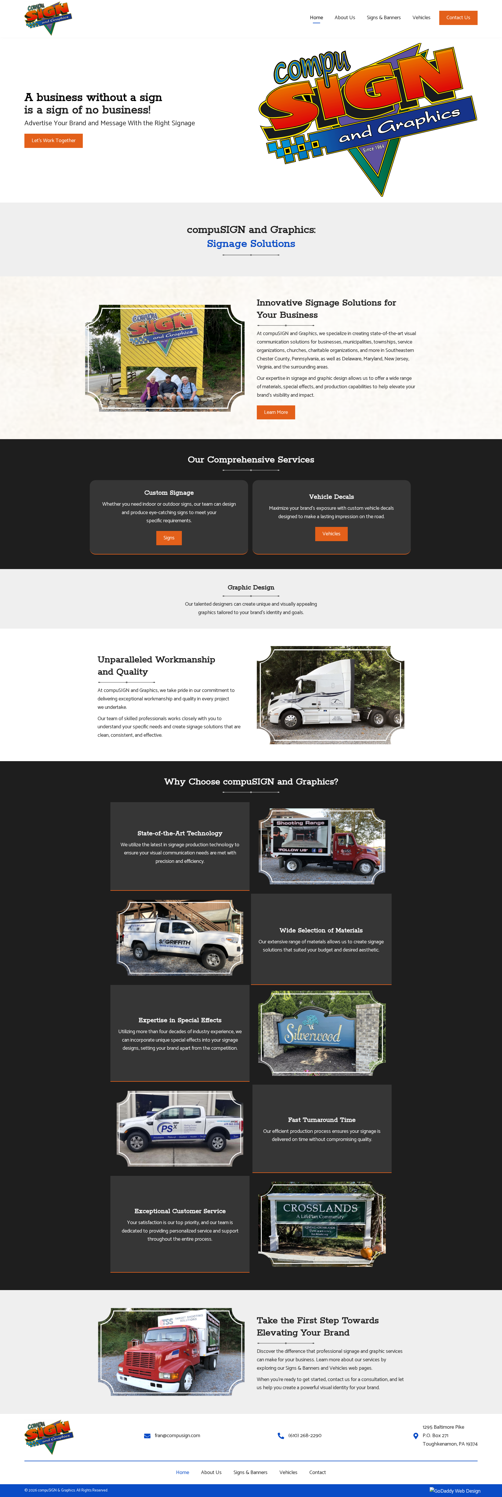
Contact (317, 1472)
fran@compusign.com (177, 1435)
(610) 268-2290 (305, 1435)
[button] (458, 18)
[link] (316, 18)
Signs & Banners (251, 1472)
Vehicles (288, 1472)
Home (182, 1472)
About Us (211, 1472)
